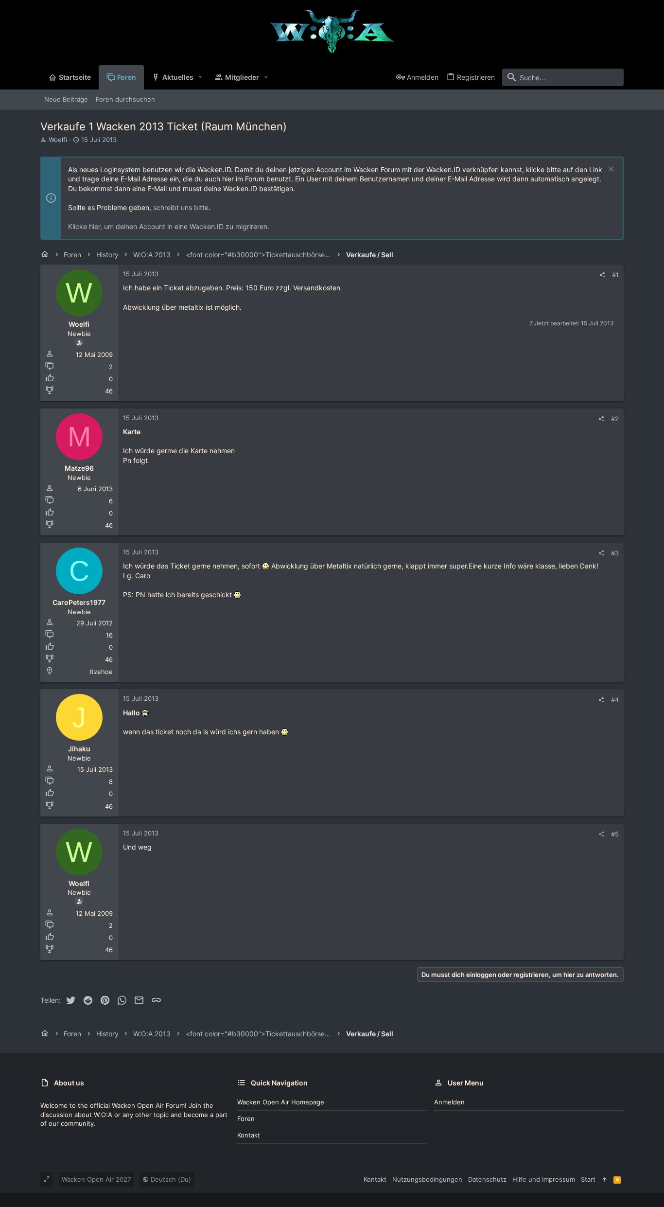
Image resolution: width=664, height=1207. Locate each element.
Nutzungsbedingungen (427, 1179)
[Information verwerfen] (609, 170)
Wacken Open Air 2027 (96, 1179)
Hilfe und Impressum (543, 1179)
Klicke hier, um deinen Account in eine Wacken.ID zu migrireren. (168, 226)
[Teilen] (602, 275)
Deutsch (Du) (170, 1179)
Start (588, 1179)
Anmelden (449, 1102)
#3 (615, 553)
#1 (615, 275)
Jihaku (79, 749)
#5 (615, 834)
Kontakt (248, 1135)
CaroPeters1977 (78, 602)
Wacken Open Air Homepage (280, 1102)
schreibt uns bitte (181, 207)
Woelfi (58, 139)
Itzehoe (101, 671)
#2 (615, 419)
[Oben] (604, 1179)
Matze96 (79, 468)
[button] (200, 77)
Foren (246, 1118)
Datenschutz (487, 1179)
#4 (615, 700)
